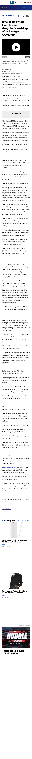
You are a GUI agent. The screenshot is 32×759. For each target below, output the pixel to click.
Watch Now (27, 2)
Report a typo (6, 508)
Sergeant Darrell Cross (9, 467)
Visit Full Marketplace (24, 520)
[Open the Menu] (3, 2)
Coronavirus (8, 16)
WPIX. (6, 502)
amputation (5, 223)
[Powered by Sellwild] (27, 625)
